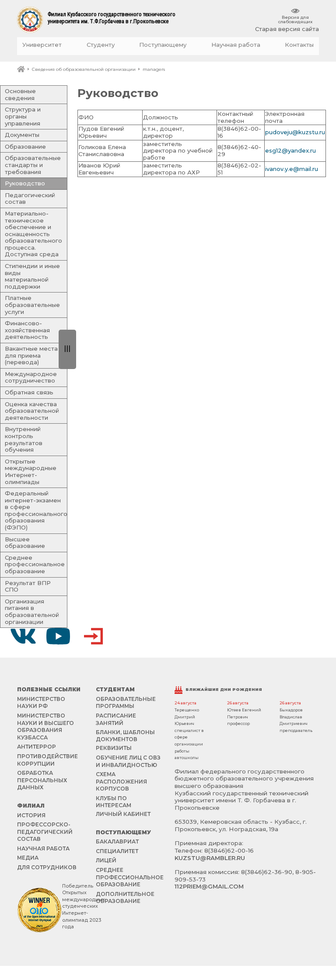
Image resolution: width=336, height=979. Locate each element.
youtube (58, 636)
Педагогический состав (30, 199)
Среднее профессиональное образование (35, 564)
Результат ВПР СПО (28, 586)
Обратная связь (29, 392)
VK (23, 636)
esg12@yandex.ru (290, 150)
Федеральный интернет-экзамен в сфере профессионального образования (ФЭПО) (36, 510)
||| (67, 348)
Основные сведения (20, 94)
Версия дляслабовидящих (295, 19)
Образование (25, 146)
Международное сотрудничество (31, 377)
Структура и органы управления (23, 116)
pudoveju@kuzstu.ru (295, 132)
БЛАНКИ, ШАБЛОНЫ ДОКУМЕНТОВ (125, 735)
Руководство (25, 183)
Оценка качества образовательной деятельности (32, 411)
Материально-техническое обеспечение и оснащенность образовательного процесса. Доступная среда (33, 234)
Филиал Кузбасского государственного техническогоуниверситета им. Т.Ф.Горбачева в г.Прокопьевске (111, 17)
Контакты (299, 45)
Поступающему (162, 45)
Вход (93, 636)
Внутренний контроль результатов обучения (23, 439)
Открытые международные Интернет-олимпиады (30, 471)
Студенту (101, 45)
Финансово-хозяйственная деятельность (27, 330)
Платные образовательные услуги (32, 304)
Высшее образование (25, 543)
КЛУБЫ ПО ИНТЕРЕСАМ (113, 801)
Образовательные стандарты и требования (33, 164)
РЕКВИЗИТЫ (114, 748)
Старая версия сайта (287, 29)
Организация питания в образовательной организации (32, 611)
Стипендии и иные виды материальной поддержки (32, 276)
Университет (42, 45)
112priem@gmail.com (209, 886)
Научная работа (235, 45)
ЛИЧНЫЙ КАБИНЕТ (123, 814)
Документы (22, 134)
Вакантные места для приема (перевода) (31, 355)
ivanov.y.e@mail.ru (291, 168)
